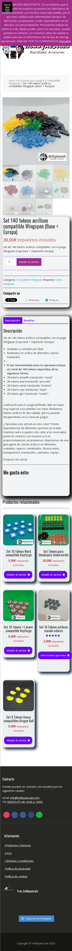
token (58, 279)
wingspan (9, 284)
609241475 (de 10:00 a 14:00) (25, 802)
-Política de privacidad (17, 868)
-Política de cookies (16, 876)
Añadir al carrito (29, 262)
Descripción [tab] (12, 320)
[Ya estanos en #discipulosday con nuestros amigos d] (36, 906)
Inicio (12, 80)
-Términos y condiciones (19, 861)
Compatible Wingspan (29, 279)
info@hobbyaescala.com (25, 798)
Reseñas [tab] (29, 320)
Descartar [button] (65, 41)
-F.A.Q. (8, 853)
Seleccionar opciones (53, 655)
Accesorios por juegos (30, 80)
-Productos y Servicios (17, 845)
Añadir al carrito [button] (16, 574)
